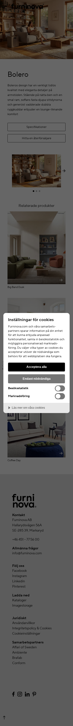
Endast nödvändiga (37, 378)
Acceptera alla (36, 366)
